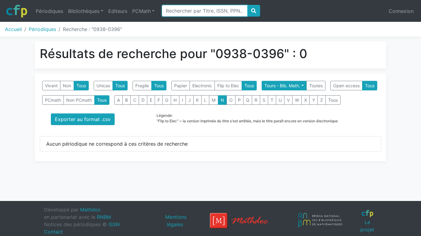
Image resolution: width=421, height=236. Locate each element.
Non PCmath (79, 100)
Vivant (51, 85)
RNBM (104, 217)
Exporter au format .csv (83, 119)
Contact (53, 232)
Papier (180, 85)
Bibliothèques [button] (84, 11)
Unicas (103, 85)
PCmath (53, 100)
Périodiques (49, 11)
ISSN (114, 224)
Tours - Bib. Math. (282, 85)
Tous (81, 85)
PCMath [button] (141, 11)
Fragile (142, 85)
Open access (346, 85)
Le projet (367, 225)
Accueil (13, 29)
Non (67, 85)
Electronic (202, 85)
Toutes (316, 85)
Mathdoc (90, 209)
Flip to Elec (228, 85)
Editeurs (117, 11)
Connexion (401, 11)
